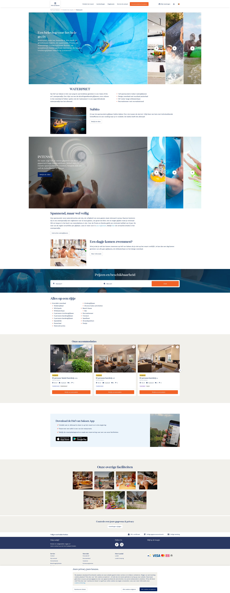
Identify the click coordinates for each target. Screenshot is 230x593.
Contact (52, 556)
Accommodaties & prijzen (139, 4)
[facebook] (117, 546)
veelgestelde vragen (62, 544)
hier (113, 225)
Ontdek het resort (88, 4)
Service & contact (122, 4)
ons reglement (101, 225)
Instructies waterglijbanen (60, 233)
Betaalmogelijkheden (56, 563)
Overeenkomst (54, 561)
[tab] (88, 48)
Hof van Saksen (55, 10)
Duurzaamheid (86, 558)
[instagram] (122, 546)
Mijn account (53, 558)
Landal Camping (119, 558)
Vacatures (85, 561)
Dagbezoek (111, 4)
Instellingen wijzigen (115, 526)
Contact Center (71, 546)
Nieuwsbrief (86, 556)
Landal (117, 556)
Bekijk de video (96, 121)
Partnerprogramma (88, 563)
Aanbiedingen (100, 4)
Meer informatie (96, 254)
